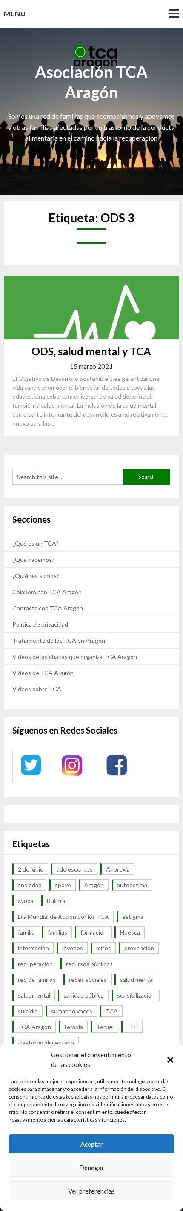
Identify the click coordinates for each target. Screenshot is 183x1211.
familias (57, 932)
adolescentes (75, 869)
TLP (132, 1026)
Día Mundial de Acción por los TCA (63, 916)
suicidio (28, 1011)
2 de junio (30, 869)
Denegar (91, 1167)
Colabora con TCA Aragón (47, 591)
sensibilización (136, 995)
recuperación (35, 963)
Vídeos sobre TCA (36, 689)
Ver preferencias (91, 1191)
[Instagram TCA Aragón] (72, 774)
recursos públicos (89, 963)
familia (26, 932)
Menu (15, 13)
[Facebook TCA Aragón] (116, 774)
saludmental (34, 995)
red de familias (37, 979)
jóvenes (72, 948)
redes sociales (88, 979)
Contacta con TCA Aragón (47, 608)
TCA (112, 1011)
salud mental (137, 979)
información (33, 948)
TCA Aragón (34, 1026)
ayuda (26, 900)
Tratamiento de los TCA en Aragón (58, 640)
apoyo (63, 885)
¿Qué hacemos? (33, 559)
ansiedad (30, 885)
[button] (170, 1060)
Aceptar (91, 1144)
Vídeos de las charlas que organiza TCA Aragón (74, 656)
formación (93, 932)
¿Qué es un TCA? (35, 543)
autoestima (132, 885)
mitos (103, 948)
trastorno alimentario (46, 1042)
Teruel (105, 1026)
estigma (132, 916)
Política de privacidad (40, 624)
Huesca (130, 932)
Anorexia (118, 869)
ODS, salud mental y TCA (91, 351)
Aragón (94, 885)
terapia (73, 1026)
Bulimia (56, 900)
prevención (139, 948)
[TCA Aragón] (31, 774)
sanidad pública (83, 995)
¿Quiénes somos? (35, 575)
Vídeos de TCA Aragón (43, 672)
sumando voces (71, 1011)
